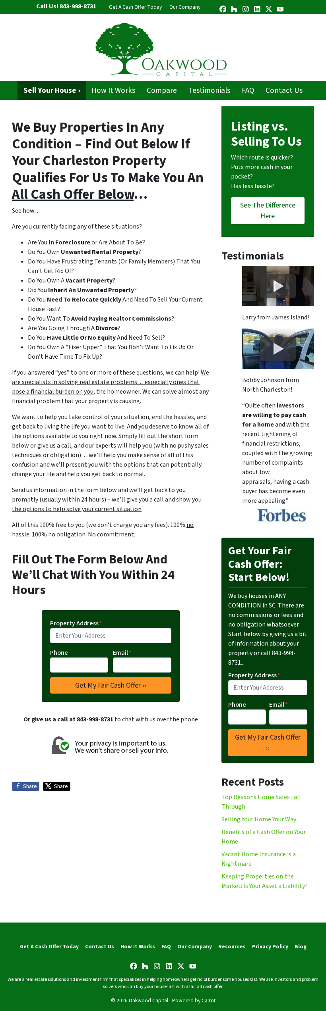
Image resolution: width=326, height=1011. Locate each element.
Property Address (76, 623)
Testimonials (209, 90)
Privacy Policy (270, 946)
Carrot (208, 1000)
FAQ (248, 90)
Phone (59, 652)
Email (122, 652)
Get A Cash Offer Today (135, 7)
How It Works (113, 90)
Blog (301, 946)
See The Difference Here (267, 210)
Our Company (184, 7)
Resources (232, 946)
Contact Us (284, 90)
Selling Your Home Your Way (258, 819)
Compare (162, 90)
